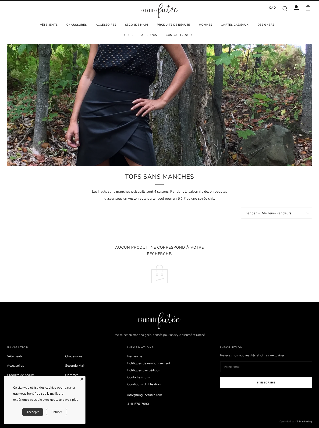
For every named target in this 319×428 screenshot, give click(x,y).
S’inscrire (266, 382)
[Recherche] (285, 8)
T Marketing (304, 421)
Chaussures (76, 25)
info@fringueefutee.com (144, 395)
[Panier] (308, 8)
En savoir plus (68, 399)
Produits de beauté (173, 25)
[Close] (82, 379)
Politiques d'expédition (143, 370)
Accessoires (106, 25)
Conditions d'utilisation (144, 384)
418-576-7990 (138, 404)
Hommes (205, 25)
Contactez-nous (180, 35)
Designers (266, 25)
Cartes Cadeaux (234, 25)
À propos (149, 35)
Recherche (134, 356)
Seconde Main (136, 25)
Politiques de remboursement (148, 363)
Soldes (126, 35)
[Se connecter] (296, 8)
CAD (272, 8)
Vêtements (48, 25)
